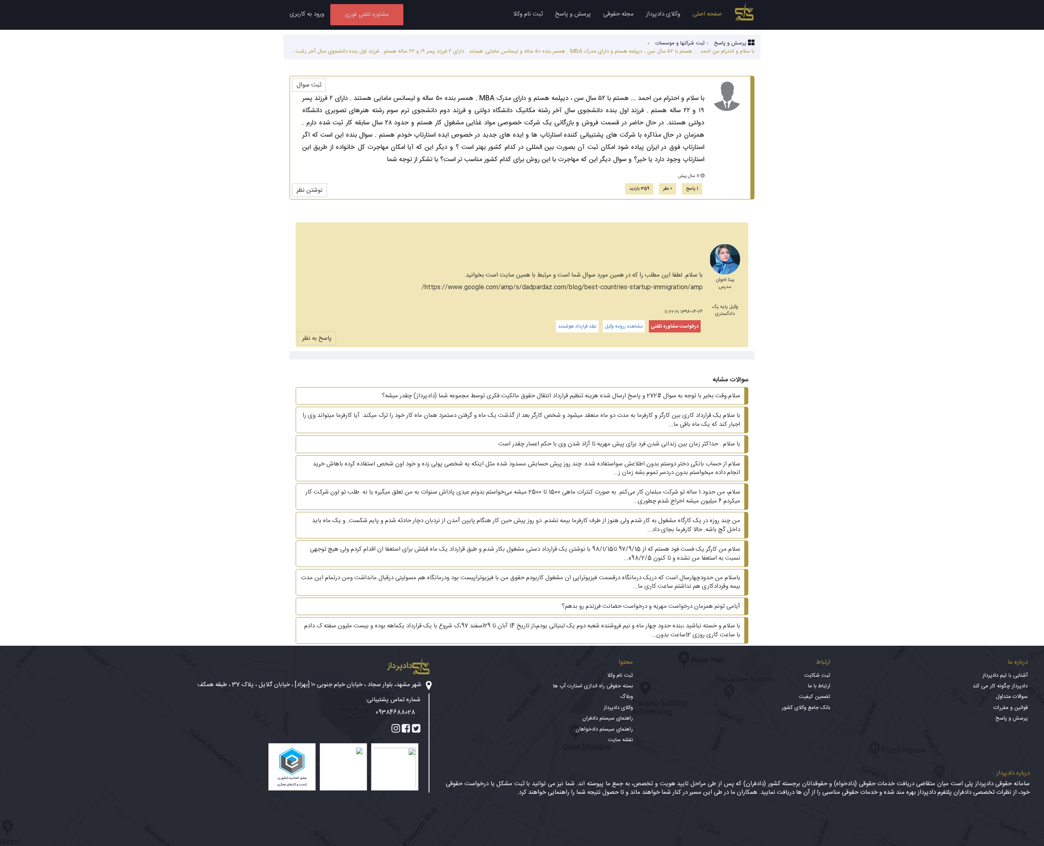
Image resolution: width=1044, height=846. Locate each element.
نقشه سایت (620, 739)
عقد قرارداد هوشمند (577, 326)
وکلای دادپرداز (663, 14)
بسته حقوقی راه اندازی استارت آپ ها (593, 686)
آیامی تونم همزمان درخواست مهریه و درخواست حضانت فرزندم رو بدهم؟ (651, 606)
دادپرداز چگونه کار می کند (1000, 686)
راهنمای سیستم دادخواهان (604, 729)
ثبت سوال (308, 85)
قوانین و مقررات (1010, 707)
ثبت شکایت (817, 675)
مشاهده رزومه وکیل (624, 326)
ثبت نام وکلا (528, 14)
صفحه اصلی (707, 14)
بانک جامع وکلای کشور (806, 707)
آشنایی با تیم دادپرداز (1005, 675)
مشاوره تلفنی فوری (367, 15)
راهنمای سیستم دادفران (607, 718)
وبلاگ (626, 696)
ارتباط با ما (819, 686)
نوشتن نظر (309, 190)
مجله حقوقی (618, 14)
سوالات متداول (1012, 696)
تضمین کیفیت (814, 696)
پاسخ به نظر (317, 338)
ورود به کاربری (307, 14)
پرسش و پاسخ (573, 14)
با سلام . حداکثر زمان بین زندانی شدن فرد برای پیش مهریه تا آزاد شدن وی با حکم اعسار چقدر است (619, 444)
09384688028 (395, 712)
